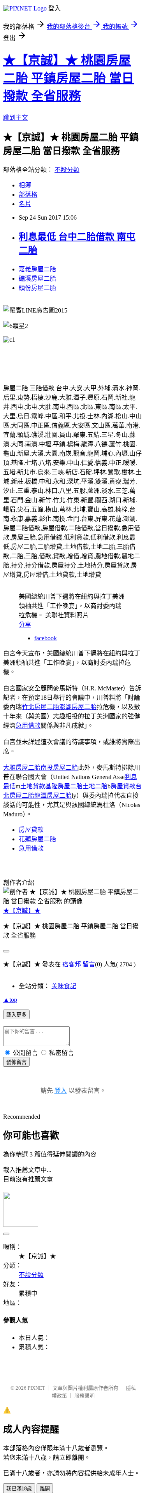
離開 (45, 1489)
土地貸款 (32, 786)
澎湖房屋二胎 (78, 707)
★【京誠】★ (21, 910)
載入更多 (16, 1015)
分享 (25, 624)
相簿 (25, 185)
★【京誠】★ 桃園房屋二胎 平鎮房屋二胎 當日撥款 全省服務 (68, 78)
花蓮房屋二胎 (37, 839)
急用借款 (28, 725)
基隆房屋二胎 (64, 786)
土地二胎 (95, 786)
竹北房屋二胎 (40, 707)
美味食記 (63, 986)
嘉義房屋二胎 (37, 269)
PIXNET (36, 1388)
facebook (45, 638)
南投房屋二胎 (59, 767)
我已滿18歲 (19, 1489)
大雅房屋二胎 (21, 767)
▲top (10, 999)
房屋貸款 (123, 786)
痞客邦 (71, 964)
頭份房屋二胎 (37, 288)
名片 (25, 204)
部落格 (28, 194)
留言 (89, 964)
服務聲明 (84, 1396)
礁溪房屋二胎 (37, 278)
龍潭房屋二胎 (53, 795)
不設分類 (67, 169)
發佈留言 (16, 1062)
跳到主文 (15, 117)
